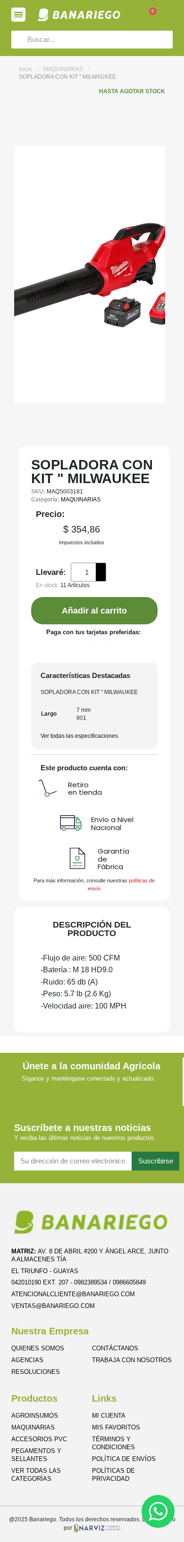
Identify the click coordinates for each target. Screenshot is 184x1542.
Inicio (26, 69)
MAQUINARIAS (63, 69)
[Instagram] (70, 1092)
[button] (94, 610)
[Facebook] (49, 1092)
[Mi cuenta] (168, 15)
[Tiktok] (133, 1092)
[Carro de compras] (148, 16)
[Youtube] (112, 1092)
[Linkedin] (91, 1092)
